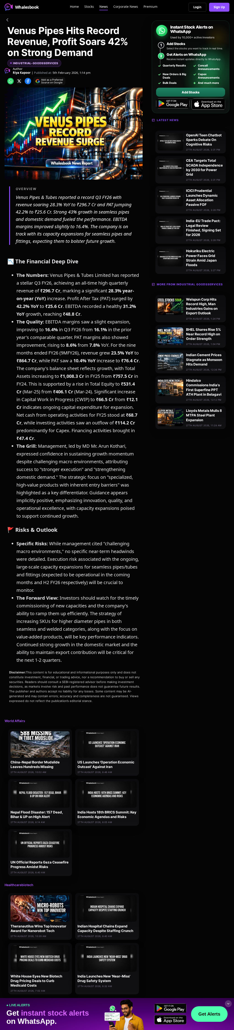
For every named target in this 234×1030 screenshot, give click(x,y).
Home (74, 6)
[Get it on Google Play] (173, 104)
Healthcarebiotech (19, 885)
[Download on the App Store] (208, 104)
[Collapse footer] (228, 1003)
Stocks (89, 6)
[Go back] (7, 20)
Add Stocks (190, 92)
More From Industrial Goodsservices (190, 284)
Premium (150, 6)
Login (197, 7)
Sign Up (219, 7)
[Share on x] (19, 81)
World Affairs (15, 721)
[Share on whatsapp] (10, 81)
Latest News (168, 120)
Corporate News (125, 6)
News (103, 6)
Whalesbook (27, 7)
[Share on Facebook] (28, 81)
